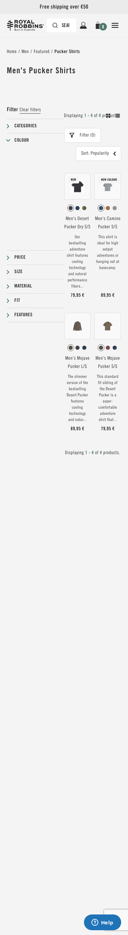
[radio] (70, 208)
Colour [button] (21, 140)
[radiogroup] (78, 208)
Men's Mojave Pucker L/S (77, 362)
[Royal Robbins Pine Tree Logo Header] (29, 25)
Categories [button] (25, 126)
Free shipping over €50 (64, 6)
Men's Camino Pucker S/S (107, 223)
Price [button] (20, 257)
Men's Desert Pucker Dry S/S (78, 223)
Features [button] (23, 315)
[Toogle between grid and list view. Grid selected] (113, 116)
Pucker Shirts (67, 51)
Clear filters (30, 110)
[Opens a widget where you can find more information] (102, 923)
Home (12, 51)
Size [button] (18, 271)
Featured (41, 51)
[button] (99, 25)
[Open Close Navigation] (115, 25)
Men (25, 51)
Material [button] (23, 286)
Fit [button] (17, 300)
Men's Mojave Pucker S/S (108, 362)
